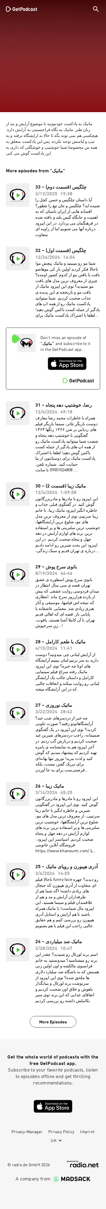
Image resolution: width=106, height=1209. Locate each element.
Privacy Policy (61, 1132)
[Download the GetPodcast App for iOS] (67, 363)
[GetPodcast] (21, 9)
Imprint (87, 1132)
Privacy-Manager (26, 1132)
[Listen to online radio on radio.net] (83, 1164)
